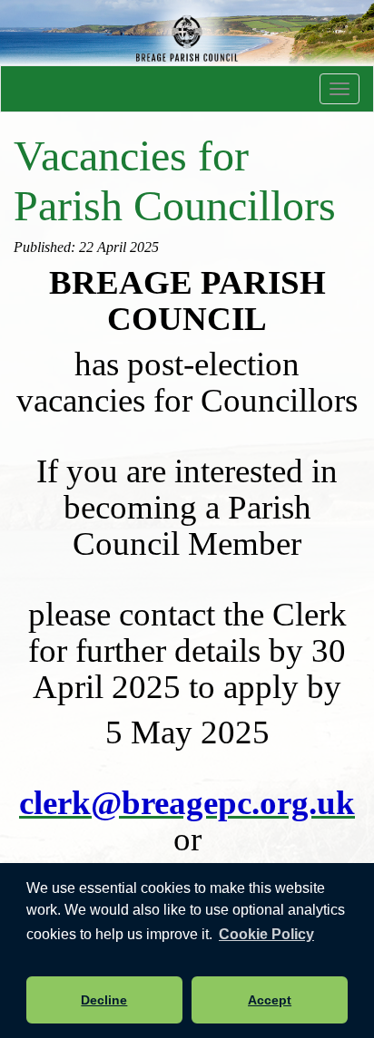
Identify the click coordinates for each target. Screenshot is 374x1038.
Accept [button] (269, 1000)
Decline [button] (104, 1000)
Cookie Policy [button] (266, 934)
